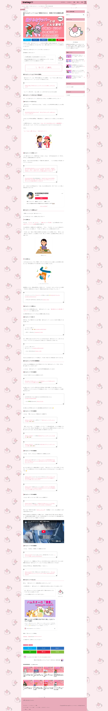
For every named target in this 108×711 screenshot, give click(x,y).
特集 (82, 2)
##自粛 (52, 168)
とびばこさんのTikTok (43, 206)
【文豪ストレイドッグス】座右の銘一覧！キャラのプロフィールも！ (78, 71)
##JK (43, 178)
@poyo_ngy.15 (28, 554)
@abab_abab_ (28, 85)
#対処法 (40, 435)
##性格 (41, 169)
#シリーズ (45, 435)
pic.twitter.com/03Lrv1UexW (37, 348)
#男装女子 (40, 503)
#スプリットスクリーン (36, 573)
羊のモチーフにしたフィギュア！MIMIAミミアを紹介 (77, 77)
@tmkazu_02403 (28, 420)
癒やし (78, 2)
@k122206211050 (28, 112)
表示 (49, 67)
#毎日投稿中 (49, 459)
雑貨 (74, 2)
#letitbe (52, 488)
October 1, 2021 (38, 351)
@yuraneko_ (27, 381)
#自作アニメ (33, 478)
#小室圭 (35, 488)
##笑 (48, 168)
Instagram (25, 636)
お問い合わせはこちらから (28, 700)
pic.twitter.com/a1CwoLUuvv (30, 296)
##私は (52, 169)
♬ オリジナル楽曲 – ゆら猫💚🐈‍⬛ (34, 382)
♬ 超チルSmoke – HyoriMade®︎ (44, 504)
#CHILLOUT (52, 295)
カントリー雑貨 (32, 707)
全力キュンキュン (40, 509)
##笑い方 (44, 168)
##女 (31, 169)
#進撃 (51, 478)
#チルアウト (38, 295)
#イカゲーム (46, 478)
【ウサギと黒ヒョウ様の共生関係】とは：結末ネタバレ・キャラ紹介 (78, 61)
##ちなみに (47, 169)
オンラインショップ (37, 636)
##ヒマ (26, 169)
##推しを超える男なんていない (39, 179)
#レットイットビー (46, 488)
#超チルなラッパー (36, 85)
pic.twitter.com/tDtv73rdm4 (41, 329)
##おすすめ (35, 112)
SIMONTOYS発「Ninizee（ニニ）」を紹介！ (77, 56)
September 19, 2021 (39, 332)
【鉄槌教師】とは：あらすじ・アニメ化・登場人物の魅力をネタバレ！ (78, 66)
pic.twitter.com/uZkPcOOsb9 (30, 398)
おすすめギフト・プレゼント (46, 707)
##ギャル (46, 112)
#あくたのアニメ (42, 459)
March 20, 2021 (40, 401)
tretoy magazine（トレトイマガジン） (71, 705)
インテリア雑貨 (38, 707)
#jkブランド (43, 461)
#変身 (35, 504)
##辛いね (30, 179)
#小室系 (39, 488)
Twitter (29, 636)
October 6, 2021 (46, 299)
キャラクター (63, 2)
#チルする (58, 295)
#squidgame (39, 478)
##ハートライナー (37, 168)
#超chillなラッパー (44, 381)
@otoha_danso (28, 503)
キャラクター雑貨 (25, 707)
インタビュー (69, 2)
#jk (39, 461)
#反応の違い (42, 444)
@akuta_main (27, 459)
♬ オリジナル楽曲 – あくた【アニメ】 (32, 489)
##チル (41, 112)
